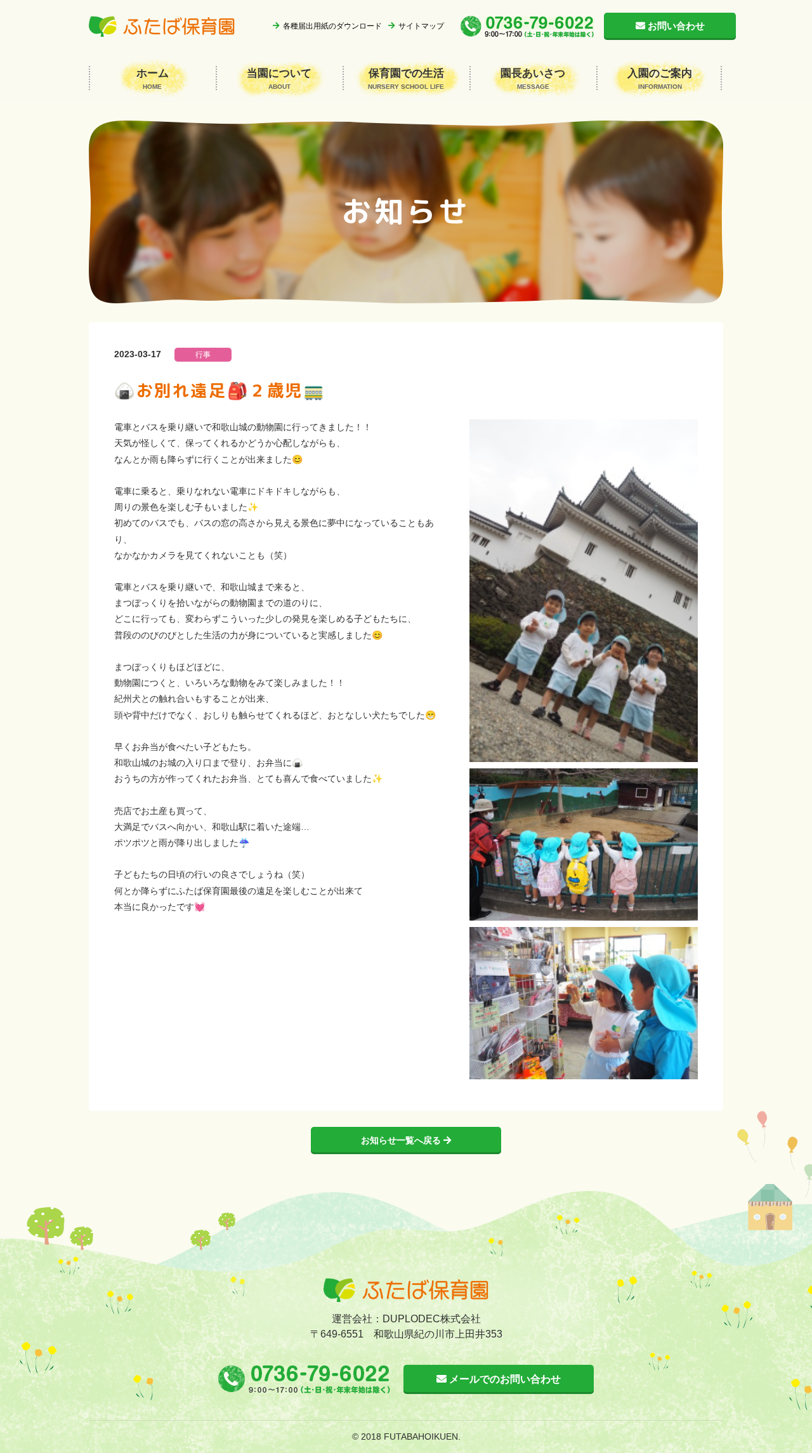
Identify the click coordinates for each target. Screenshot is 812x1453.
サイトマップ (421, 26)
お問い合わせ (676, 25)
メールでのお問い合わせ (504, 1379)
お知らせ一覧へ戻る (402, 1140)
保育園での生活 (406, 78)
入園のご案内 (659, 78)
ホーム (152, 78)
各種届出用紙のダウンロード (332, 26)
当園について (279, 78)
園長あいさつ (533, 78)
